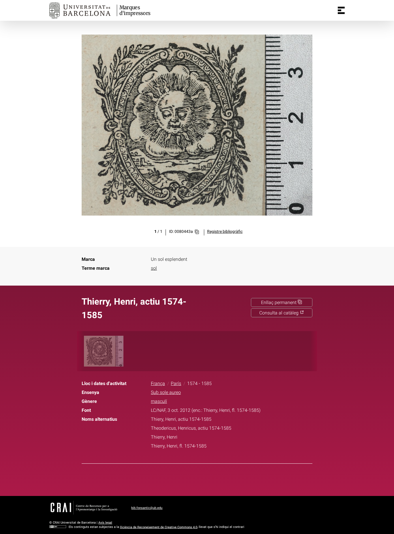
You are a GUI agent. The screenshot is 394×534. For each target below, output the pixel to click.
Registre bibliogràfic (225, 231)
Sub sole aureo (166, 392)
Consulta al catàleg (279, 313)
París (176, 383)
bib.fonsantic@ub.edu (146, 508)
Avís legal (105, 522)
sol (154, 268)
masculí (159, 401)
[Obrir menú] (341, 10)
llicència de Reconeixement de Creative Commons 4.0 (158, 527)
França (158, 383)
